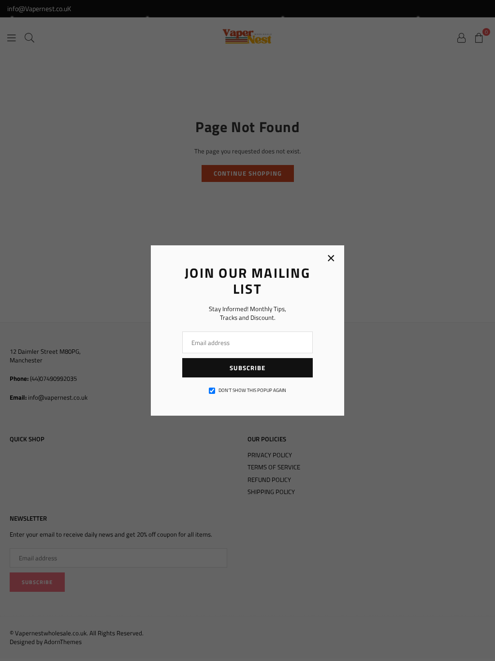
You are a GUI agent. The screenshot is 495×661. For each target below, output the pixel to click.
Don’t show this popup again (252, 390)
